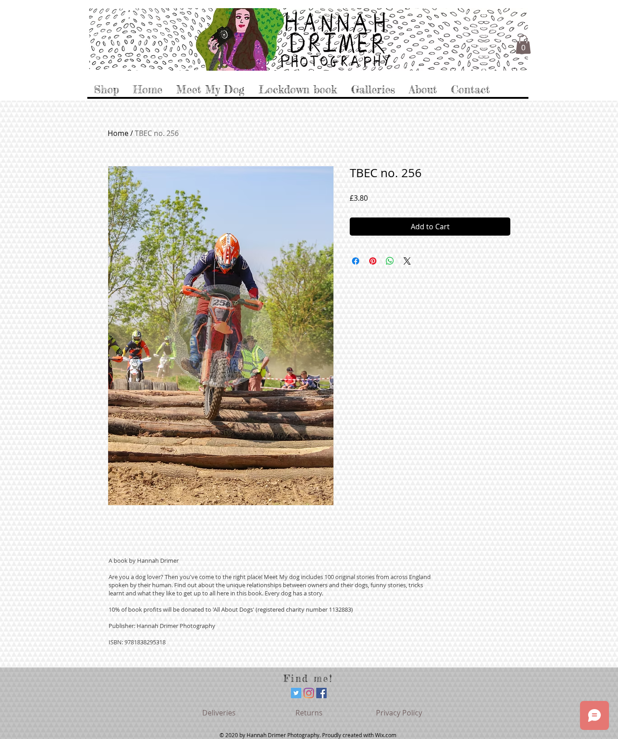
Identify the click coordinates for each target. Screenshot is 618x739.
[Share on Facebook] (355, 261)
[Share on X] (407, 261)
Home (118, 133)
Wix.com (385, 735)
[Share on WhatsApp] (390, 261)
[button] (523, 44)
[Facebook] (321, 693)
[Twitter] (296, 693)
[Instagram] (309, 693)
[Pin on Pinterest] (372, 261)
